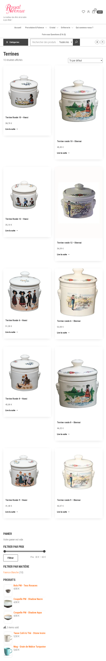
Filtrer (11, 557)
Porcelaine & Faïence (34, 27)
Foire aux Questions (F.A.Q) (54, 34)
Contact (102, 42)
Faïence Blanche (11, 572)
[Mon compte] (88, 12)
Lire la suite (10, 129)
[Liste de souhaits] (83, 12)
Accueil (17, 27)
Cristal (52, 27)
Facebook (97, 42)
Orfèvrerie (65, 27)
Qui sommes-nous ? (84, 27)
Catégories (14, 42)
